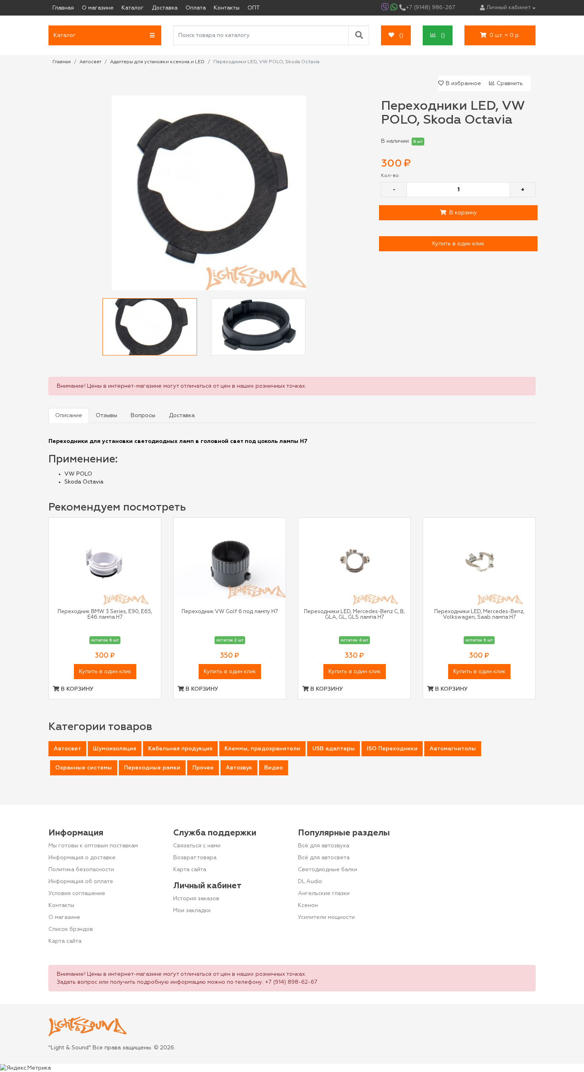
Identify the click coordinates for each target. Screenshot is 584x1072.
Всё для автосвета (324, 857)
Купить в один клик (458, 244)
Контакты (61, 905)
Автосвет (67, 749)
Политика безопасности (81, 869)
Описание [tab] (68, 415)
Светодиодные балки (327, 869)
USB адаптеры (333, 749)
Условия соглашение (76, 893)
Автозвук (239, 768)
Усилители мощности (326, 917)
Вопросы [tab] (143, 415)
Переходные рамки (152, 768)
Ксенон (308, 905)
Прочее (203, 768)
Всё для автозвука (323, 846)
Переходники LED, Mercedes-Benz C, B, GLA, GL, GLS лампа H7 (354, 614)
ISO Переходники (392, 749)
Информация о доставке (82, 857)
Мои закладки (192, 910)
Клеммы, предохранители (262, 749)
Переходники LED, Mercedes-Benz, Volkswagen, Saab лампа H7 (479, 614)
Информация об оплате (80, 881)
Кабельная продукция (180, 749)
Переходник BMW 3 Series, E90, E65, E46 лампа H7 (105, 614)
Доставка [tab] (182, 415)
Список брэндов (70, 929)
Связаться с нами (196, 846)
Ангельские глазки (324, 893)
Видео (273, 768)
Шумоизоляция (114, 749)
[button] (104, 35)
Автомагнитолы (452, 749)
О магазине (64, 917)
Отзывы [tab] (106, 415)
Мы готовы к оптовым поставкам (93, 846)
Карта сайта (64, 941)
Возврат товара (195, 857)
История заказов (196, 898)
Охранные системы (83, 768)
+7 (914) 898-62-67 (291, 982)
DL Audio (310, 881)
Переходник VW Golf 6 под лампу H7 (230, 611)
